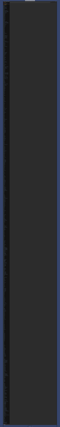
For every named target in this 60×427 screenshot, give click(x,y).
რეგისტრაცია (6, 1)
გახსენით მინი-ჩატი (5, 3)
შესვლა (8, 1)
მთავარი (4, 1)
